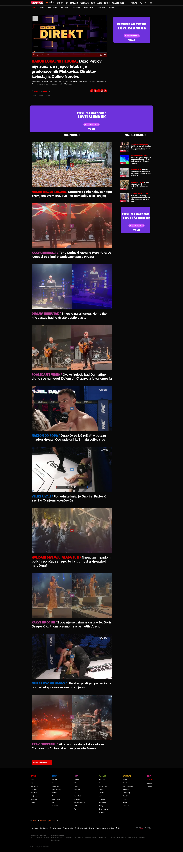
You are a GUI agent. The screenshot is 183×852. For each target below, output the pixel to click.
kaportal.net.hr (78, 837)
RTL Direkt (76, 7)
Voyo (75, 809)
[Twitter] (95, 90)
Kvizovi (125, 802)
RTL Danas (64, 7)
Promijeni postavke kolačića (105, 828)
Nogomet (55, 780)
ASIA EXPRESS (118, 3)
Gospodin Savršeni (79, 802)
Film (75, 783)
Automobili (102, 812)
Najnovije (149, 783)
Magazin (74, 2)
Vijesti (34, 7)
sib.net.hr (69, 837)
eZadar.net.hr (132, 837)
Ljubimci (101, 793)
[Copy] (105, 90)
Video (149, 779)
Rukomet (54, 783)
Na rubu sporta (56, 789)
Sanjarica (149, 787)
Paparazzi (77, 789)
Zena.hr (39, 837)
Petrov (48, 95)
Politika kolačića (68, 828)
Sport (60, 2)
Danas (33, 776)
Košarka (54, 793)
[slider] (69, 52)
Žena (93, 2)
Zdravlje (101, 806)
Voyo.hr (46, 837)
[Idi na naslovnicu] (50, 5)
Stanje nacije (88, 7)
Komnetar (126, 789)
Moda (100, 796)
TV (75, 793)
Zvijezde (76, 780)
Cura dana (126, 783)
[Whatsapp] (98, 90)
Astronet (125, 780)
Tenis (53, 796)
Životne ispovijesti (104, 809)
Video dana (126, 806)
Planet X (125, 796)
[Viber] (102, 90)
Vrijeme (111, 7)
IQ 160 (107, 3)
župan (41, 95)
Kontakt (91, 828)
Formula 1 (55, 806)
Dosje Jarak (101, 7)
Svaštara (125, 799)
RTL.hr (33, 837)
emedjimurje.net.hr (57, 837)
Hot (66, 2)
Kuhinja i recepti (103, 786)
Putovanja (102, 799)
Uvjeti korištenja (55, 828)
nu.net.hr (142, 837)
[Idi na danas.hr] (37, 2)
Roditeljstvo (102, 802)
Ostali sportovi (56, 799)
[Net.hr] (148, 828)
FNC (53, 802)
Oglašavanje (44, 828)
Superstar (77, 799)
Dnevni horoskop (128, 786)
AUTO (99, 3)
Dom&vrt (101, 783)
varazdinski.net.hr (91, 837)
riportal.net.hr (103, 837)
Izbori (34, 95)
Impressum (34, 828)
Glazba (76, 786)
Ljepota (101, 789)
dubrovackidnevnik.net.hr (118, 837)
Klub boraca (55, 786)
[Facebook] (91, 90)
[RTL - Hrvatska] (139, 828)
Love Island (77, 796)
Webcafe (84, 2)
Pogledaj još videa (40, 762)
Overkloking (126, 793)
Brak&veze (102, 780)
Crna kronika (52, 7)
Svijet (42, 7)
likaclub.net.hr (55, 840)
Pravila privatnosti (81, 828)
